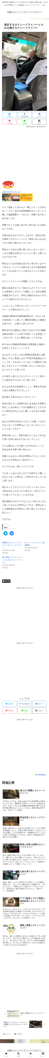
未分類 (7, 581)
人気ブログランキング (11, 192)
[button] (44, 543)
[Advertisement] (24, 153)
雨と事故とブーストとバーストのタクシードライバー (12, 560)
